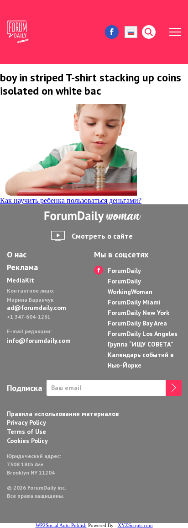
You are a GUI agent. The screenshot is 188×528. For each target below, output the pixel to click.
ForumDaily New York (138, 313)
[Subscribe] (174, 388)
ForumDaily (124, 271)
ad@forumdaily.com (36, 308)
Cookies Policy (27, 441)
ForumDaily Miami (134, 302)
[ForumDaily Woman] (94, 217)
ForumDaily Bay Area (137, 323)
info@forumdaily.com (39, 340)
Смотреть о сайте (102, 235)
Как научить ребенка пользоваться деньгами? (70, 200)
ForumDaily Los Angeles (143, 334)
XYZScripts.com (135, 525)
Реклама (22, 267)
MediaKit (20, 280)
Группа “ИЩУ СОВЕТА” (140, 344)
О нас (16, 255)
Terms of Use (26, 431)
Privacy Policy (26, 422)
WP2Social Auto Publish (61, 525)
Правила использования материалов (63, 414)
